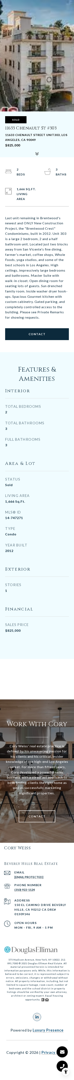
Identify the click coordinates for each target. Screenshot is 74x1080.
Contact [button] (37, 334)
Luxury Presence (48, 1030)
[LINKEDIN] (37, 1017)
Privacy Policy (55, 1052)
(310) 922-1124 (24, 889)
